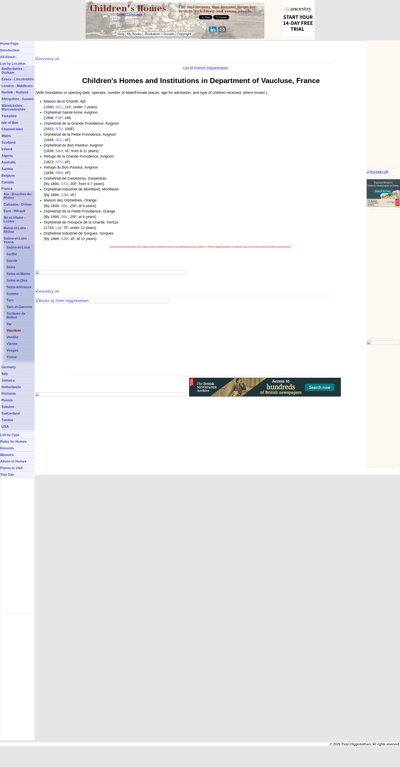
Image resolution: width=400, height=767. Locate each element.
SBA (59, 151)
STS (64, 184)
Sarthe (11, 254)
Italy (4, 373)
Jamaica (8, 380)
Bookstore (152, 34)
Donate (168, 34)
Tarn (10, 300)
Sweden (7, 407)
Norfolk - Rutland (14, 92)
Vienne (12, 344)
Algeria (7, 156)
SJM (64, 195)
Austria (7, 169)
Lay (58, 228)
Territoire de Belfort (15, 315)
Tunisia (7, 420)
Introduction (10, 50)
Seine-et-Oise (17, 280)
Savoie (11, 260)
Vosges (12, 350)
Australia (8, 162)
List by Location (13, 63)
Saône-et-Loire (18, 247)
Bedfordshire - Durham (12, 70)
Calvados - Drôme (18, 204)
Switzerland (10, 413)
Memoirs (7, 455)
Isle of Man (9, 122)
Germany (8, 367)
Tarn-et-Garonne (19, 307)
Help (121, 34)
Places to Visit (11, 468)
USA (5, 426)
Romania (8, 393)
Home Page (9, 43)
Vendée (12, 337)
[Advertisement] (383, 102)
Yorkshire (9, 116)
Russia (6, 400)
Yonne (11, 357)
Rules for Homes (13, 441)
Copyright (184, 34)
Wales (6, 136)
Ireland (6, 149)
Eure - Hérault (14, 211)
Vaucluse (13, 330)
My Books (134, 34)
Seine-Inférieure (18, 287)
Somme (12, 294)
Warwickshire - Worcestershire (13, 107)
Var (9, 324)
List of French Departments (205, 68)
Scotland (8, 142)
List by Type (9, 435)
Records (7, 448)
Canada (7, 182)
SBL (64, 206)
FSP (59, 118)
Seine (10, 267)
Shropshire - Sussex (17, 99)
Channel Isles (12, 129)
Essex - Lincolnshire (17, 79)
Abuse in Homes (13, 461)
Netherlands (11, 387)
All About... (8, 57)
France (6, 188)
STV (58, 129)
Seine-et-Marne (18, 274)
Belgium (8, 175)
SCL (59, 107)
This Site (7, 474)
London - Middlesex (17, 86)
